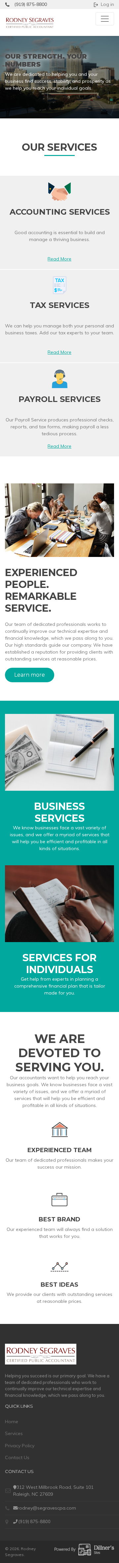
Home (11, 1422)
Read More (59, 259)
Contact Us (17, 1457)
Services (14, 1433)
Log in (107, 4)
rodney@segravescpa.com (47, 1508)
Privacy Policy (19, 1446)
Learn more (29, 675)
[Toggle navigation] (105, 18)
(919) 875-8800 (30, 4)
